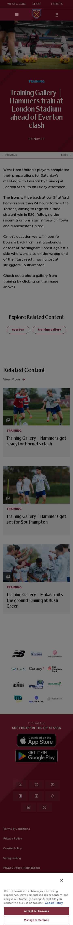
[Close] (61, 880)
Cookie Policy (54, 902)
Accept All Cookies (36, 911)
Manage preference (36, 920)
